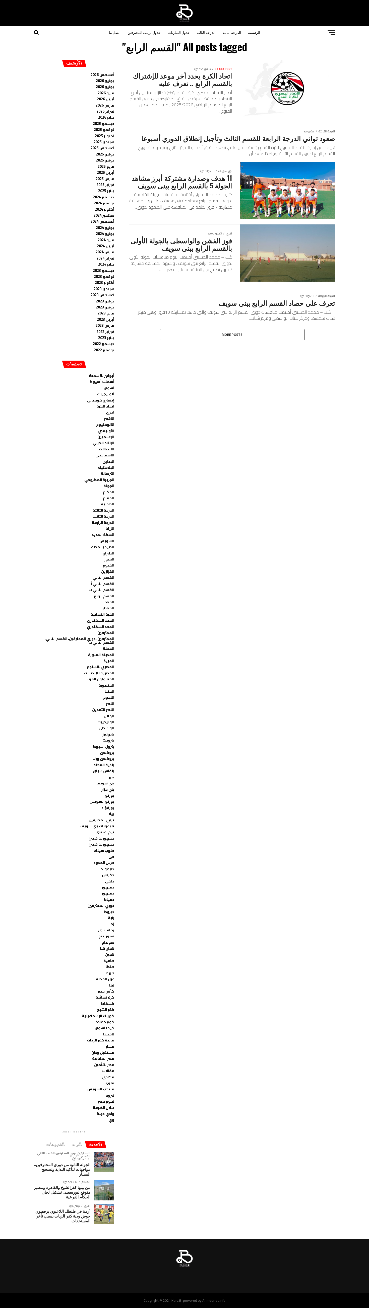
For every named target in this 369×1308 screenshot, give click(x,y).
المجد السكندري (100, 626)
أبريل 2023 (105, 319)
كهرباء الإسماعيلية (98, 1015)
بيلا (111, 813)
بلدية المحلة (103, 764)
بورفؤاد (107, 807)
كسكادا (107, 1003)
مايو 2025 (106, 166)
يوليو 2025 (105, 154)
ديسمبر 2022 (103, 343)
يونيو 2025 (105, 160)
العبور (109, 559)
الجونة (108, 485)
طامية (108, 960)
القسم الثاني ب (101, 589)
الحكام (108, 491)
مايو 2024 (106, 239)
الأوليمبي (106, 430)
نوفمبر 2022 (104, 350)
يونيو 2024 (105, 233)
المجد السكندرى (100, 620)
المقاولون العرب (100, 679)
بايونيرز (108, 734)
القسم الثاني (103, 577)
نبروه (110, 1095)
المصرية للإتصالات (99, 673)
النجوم (108, 697)
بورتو (109, 795)
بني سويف (105, 783)
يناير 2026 (106, 117)
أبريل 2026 (105, 99)
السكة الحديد (103, 534)
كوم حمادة (104, 1021)
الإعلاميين (105, 436)
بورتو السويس (102, 801)
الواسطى (106, 727)
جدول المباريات (179, 32)
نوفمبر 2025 (104, 129)
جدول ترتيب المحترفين (144, 32)
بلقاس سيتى (103, 770)
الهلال (109, 715)
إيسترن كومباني (100, 400)
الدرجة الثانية (231, 32)
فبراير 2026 (105, 111)
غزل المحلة (105, 978)
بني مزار (107, 789)
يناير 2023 (106, 337)
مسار (110, 1046)
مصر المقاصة (103, 1058)
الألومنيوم (105, 424)
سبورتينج (106, 936)
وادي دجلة (105, 1113)
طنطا (110, 966)
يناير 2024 (106, 264)
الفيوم (108, 565)
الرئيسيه (254, 32)
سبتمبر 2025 (104, 141)
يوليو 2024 (105, 227)
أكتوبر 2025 (104, 135)
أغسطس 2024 (102, 221)
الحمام (108, 498)
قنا (111, 985)
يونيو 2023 (105, 307)
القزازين (107, 571)
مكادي (108, 1077)
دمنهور (108, 887)
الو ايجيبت (105, 721)
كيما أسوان (104, 1027)
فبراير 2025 (105, 184)
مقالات (108, 1070)
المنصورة (106, 685)
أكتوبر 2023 (104, 282)
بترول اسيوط (103, 746)
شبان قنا (107, 948)
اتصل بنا (114, 32)
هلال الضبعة (103, 1107)
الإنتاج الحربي (103, 442)
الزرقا (110, 528)
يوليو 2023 (105, 301)
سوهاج (108, 942)
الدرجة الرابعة (103, 522)
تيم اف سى (104, 832)
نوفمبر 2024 (104, 203)
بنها (110, 777)
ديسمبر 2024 (103, 197)
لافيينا (108, 1034)
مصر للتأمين (104, 1064)
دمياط (109, 899)
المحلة (108, 648)
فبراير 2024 (105, 258)
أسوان (109, 387)
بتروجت (108, 740)
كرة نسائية (105, 997)
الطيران (108, 553)
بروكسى (107, 752)
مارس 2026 (105, 105)
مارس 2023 (105, 325)
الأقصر (109, 418)
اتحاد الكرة (105, 406)
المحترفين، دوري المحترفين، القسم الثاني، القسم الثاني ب (79, 640)
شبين (109, 954)
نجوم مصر (106, 1101)
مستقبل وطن (102, 1052)
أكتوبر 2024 (104, 209)
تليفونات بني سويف (97, 826)
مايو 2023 (106, 313)
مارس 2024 (105, 252)
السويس (106, 540)
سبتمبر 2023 (104, 288)
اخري (110, 412)
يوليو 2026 (105, 80)
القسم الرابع (104, 596)
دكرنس (108, 874)
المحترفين (105, 632)
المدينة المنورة (101, 654)
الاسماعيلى (104, 455)
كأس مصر (106, 991)
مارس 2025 (105, 178)
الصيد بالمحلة (102, 546)
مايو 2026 (106, 93)
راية (111, 917)
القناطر (108, 608)
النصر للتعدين (103, 709)
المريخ (108, 660)
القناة (109, 602)
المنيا (109, 691)
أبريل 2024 (105, 245)
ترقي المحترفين (101, 819)
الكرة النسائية (102, 614)
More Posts (232, 335)
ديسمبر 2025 (103, 123)
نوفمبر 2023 (104, 276)
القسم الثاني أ (102, 583)
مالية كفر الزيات (100, 1040)
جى (111, 856)
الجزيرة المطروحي (99, 479)
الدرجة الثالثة (206, 32)
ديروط (109, 911)
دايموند (107, 868)
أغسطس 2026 (102, 74)
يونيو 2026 (105, 86)
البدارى (108, 461)
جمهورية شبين (101, 838)
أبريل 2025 (105, 172)
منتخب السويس (100, 1089)
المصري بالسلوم (100, 666)
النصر (110, 703)
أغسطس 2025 (102, 147)
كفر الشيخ (105, 1009)
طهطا (109, 972)
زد (112, 923)
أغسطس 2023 (102, 294)
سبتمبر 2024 (104, 215)
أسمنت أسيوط (102, 381)
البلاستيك (106, 467)
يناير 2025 (106, 190)
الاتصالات (106, 449)
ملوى (109, 1083)
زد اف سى (106, 930)
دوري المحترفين (101, 905)
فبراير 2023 (105, 331)
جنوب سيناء (104, 850)
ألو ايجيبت (105, 393)
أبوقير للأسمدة (101, 375)
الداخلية (107, 504)
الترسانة (107, 473)
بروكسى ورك (103, 758)
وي (111, 1119)
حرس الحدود (104, 862)
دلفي (109, 881)
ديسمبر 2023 (103, 270)
